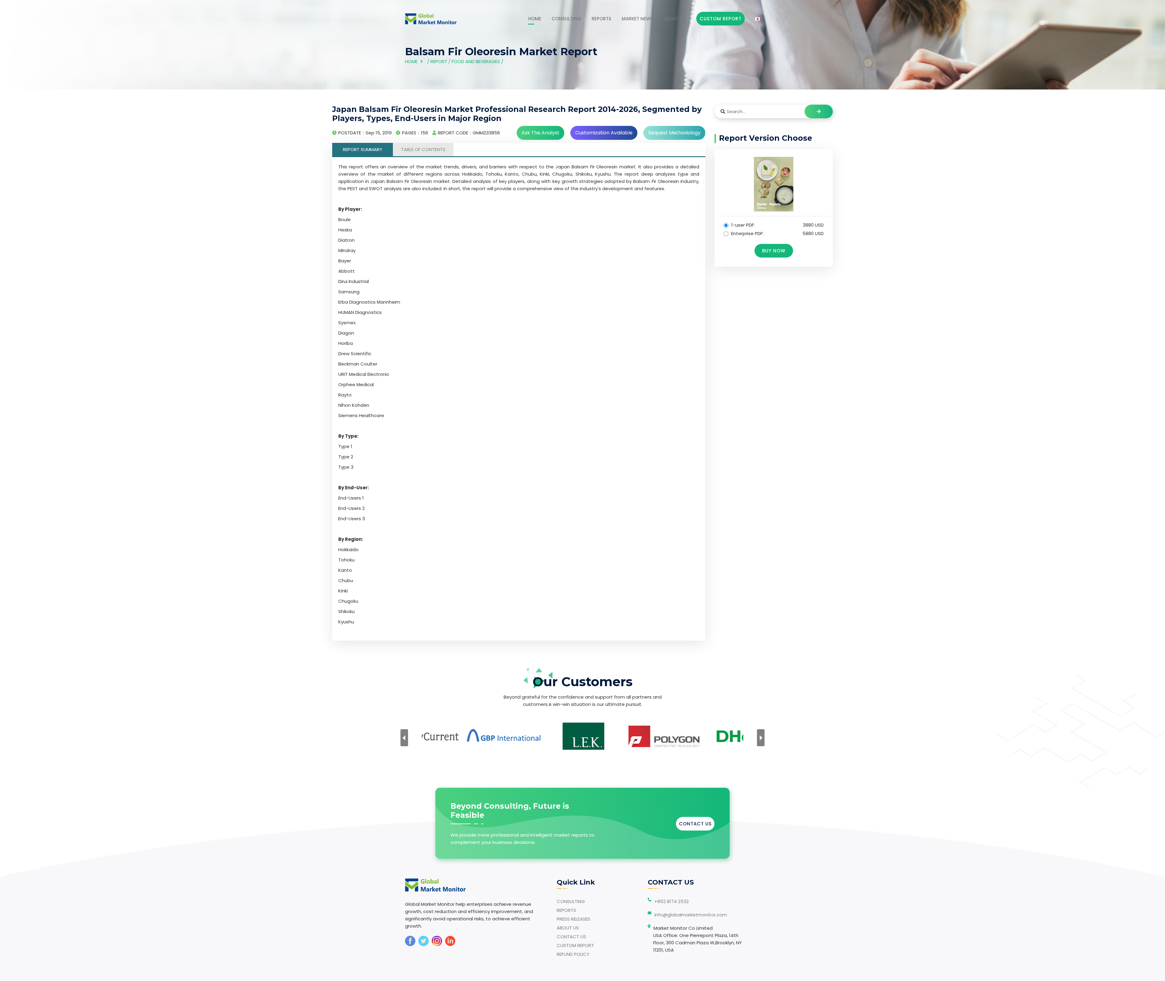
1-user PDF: (777, 225)
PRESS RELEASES (573, 919)
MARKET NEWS (637, 18)
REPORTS (601, 18)
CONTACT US (695, 824)
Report (439, 61)
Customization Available (604, 132)
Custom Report (720, 18)
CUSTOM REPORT (575, 945)
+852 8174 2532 (671, 901)
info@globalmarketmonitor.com (690, 915)
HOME (534, 18)
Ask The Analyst (540, 132)
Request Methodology (674, 132)
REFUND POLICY (573, 954)
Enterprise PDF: (777, 233)
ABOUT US (675, 18)
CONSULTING (566, 18)
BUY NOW (773, 251)
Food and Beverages (476, 61)
